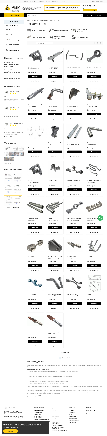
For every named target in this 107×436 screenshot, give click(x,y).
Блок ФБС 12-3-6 (14, 91)
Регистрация (99, 1)
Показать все (64, 352)
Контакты (64, 1)
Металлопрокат (38, 414)
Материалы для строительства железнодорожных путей (59, 431)
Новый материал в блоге (13, 72)
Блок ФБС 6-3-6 (14, 107)
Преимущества (72, 416)
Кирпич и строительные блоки (59, 420)
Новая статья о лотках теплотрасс (12, 79)
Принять (10, 431)
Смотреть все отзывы (13, 207)
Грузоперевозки (73, 418)
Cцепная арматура (14, 50)
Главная (28, 20)
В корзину (35, 76)
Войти (93, 1)
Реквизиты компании (74, 420)
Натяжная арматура (14, 40)
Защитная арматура (14, 25)
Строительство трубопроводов (38, 417)
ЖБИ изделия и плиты (39, 410)
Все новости (20, 58)
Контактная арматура (15, 29)
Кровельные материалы (57, 425)
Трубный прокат (38, 412)
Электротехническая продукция (40, 20)
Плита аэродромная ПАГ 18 (17, 123)
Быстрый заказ (35, 81)
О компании (33, 1)
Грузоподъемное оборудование (56, 423)
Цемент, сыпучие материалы (41, 419)
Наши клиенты (55, 1)
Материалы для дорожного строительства (58, 428)
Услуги (26, 1)
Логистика (41, 1)
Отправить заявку (90, 10)
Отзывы (48, 1)
